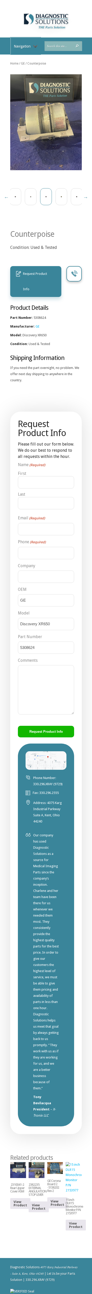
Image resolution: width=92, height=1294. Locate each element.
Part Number (30, 636)
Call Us (74, 274)
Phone (32, 541)
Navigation (22, 46)
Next (85, 196)
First (22, 473)
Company (26, 565)
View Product (20, 1203)
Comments (28, 660)
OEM (22, 589)
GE (23, 63)
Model (24, 613)
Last (21, 494)
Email (31, 517)
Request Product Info (35, 281)
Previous (6, 196)
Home (14, 63)
